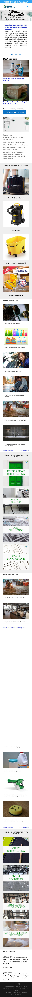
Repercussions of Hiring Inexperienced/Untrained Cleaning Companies (14, 821)
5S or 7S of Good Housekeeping (14, 142)
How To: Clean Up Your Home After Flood (15, 420)
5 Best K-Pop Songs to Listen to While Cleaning (14, 396)
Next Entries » (24, 450)
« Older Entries (8, 450)
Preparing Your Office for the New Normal (15, 621)
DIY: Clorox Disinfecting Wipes (13, 771)
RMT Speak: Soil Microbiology (12, 323)
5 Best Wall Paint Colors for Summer (15, 145)
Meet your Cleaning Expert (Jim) (13, 371)
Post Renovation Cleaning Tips (13, 747)
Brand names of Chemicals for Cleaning (15, 347)
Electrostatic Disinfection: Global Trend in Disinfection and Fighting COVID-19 (15, 795)
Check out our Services (14, 112)
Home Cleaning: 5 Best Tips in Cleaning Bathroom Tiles (15, 445)
